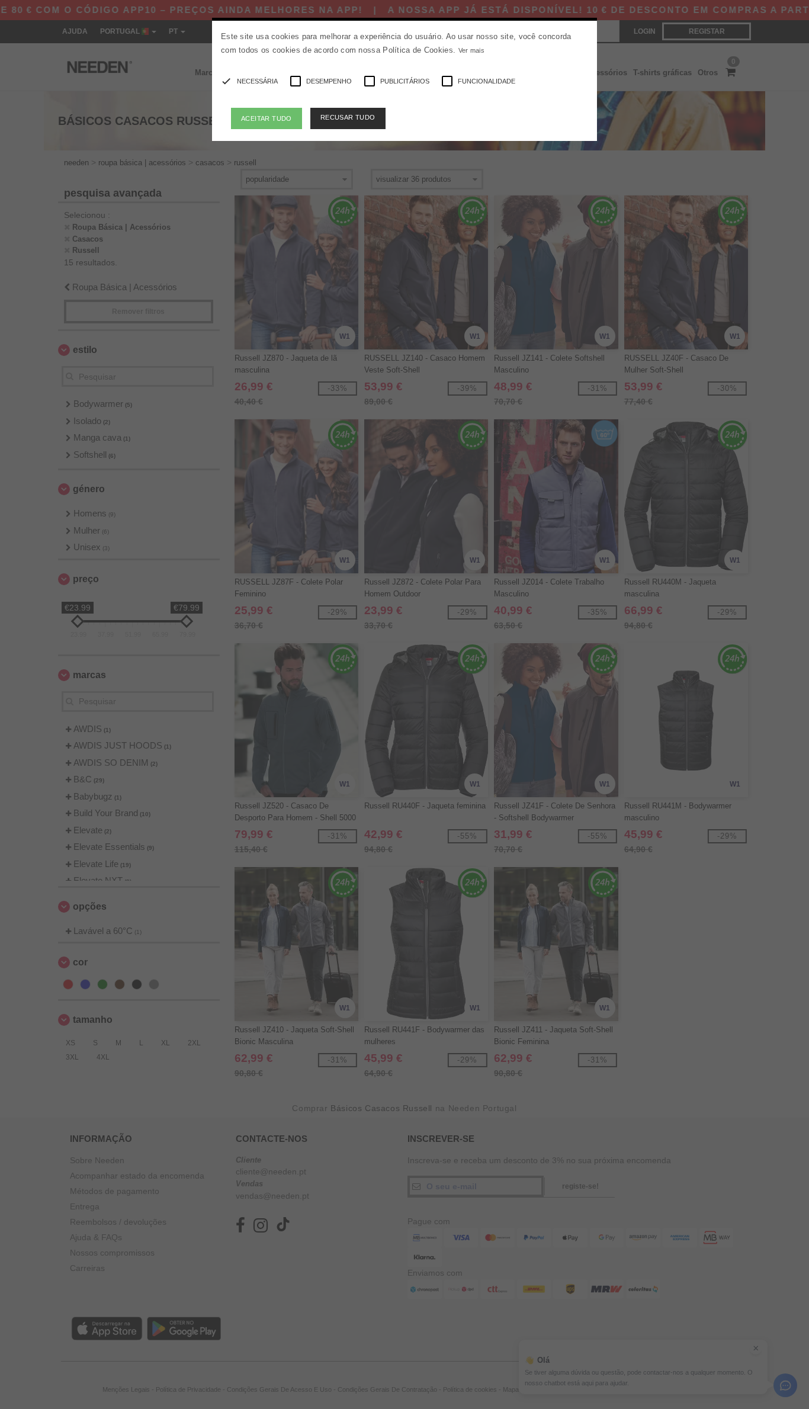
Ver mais (471, 50)
